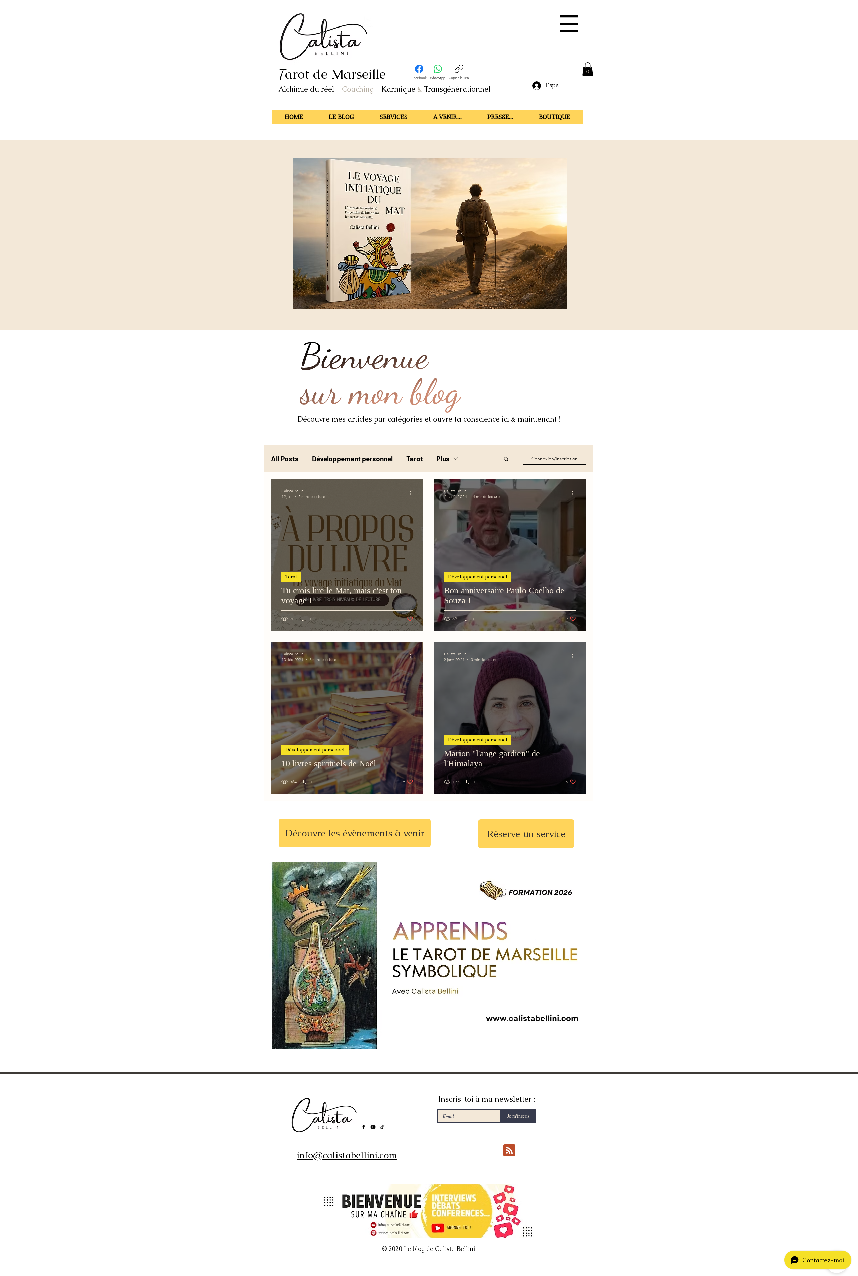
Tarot (414, 458)
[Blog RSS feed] (509, 1150)
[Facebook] (364, 1127)
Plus (443, 458)
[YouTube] (373, 1127)
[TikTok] (382, 1127)
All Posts (285, 458)
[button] (569, 23)
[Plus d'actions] (412, 493)
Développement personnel (352, 458)
